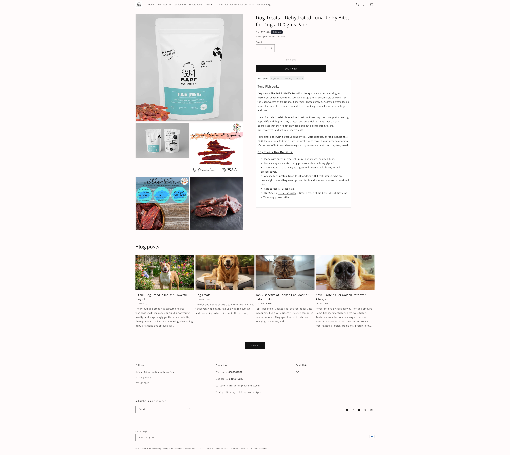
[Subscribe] (189, 409)
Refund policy (176, 448)
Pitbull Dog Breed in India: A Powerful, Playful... (161, 297)
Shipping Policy (143, 377)
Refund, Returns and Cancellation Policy (155, 372)
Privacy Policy (142, 382)
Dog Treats (203, 295)
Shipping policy (222, 448)
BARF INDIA (146, 449)
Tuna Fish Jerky (287, 193)
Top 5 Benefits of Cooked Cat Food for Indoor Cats (282, 297)
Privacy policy (191, 448)
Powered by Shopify (160, 449)
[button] (164, 4)
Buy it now (291, 68)
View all (255, 345)
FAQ (297, 372)
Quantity (260, 42)
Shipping (260, 36)
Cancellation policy (259, 448)
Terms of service (206, 448)
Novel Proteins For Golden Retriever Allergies (341, 297)
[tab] (263, 78)
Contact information (239, 448)
